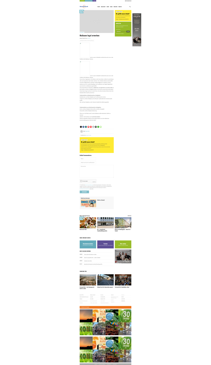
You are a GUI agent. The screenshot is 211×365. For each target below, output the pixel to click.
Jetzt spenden (83, 188)
